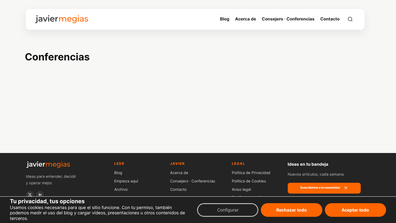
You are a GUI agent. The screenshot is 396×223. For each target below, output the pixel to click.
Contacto (178, 189)
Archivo (121, 189)
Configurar (228, 209)
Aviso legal (241, 189)
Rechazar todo (291, 209)
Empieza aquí (126, 181)
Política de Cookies (249, 181)
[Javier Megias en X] (30, 195)
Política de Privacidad (251, 172)
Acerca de (179, 172)
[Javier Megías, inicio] (61, 19)
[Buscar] (350, 19)
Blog (118, 172)
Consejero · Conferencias (192, 181)
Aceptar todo (355, 209)
